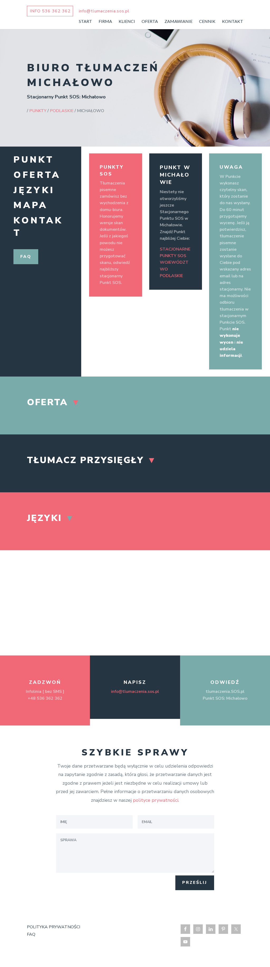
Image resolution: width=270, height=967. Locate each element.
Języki (34, 190)
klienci (127, 21)
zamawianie (178, 21)
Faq (25, 256)
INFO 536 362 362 (50, 11)
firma (105, 21)
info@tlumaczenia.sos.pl (135, 691)
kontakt (232, 21)
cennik (207, 21)
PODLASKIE (62, 111)
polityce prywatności (155, 800)
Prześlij (194, 882)
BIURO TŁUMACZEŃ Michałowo (93, 75)
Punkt (33, 160)
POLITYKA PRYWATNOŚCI (53, 927)
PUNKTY (37, 111)
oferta (150, 21)
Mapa (30, 205)
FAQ (31, 934)
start (85, 21)
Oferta (37, 175)
